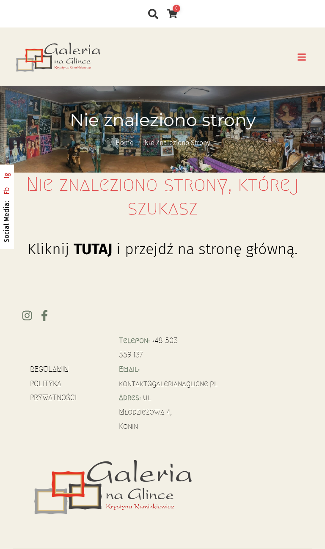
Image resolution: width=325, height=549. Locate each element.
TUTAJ (93, 249)
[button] (302, 57)
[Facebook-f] (44, 315)
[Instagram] (27, 315)
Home (125, 143)
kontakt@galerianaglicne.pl (168, 383)
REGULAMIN (49, 369)
